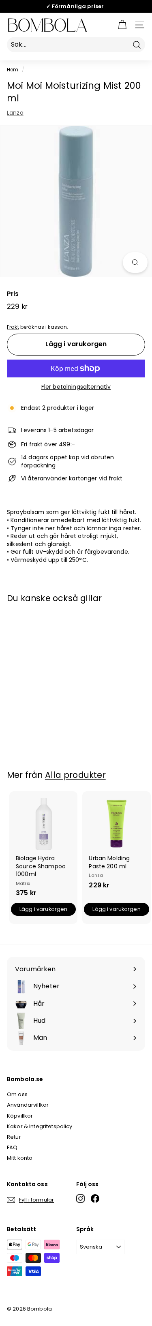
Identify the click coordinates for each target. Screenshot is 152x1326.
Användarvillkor (28, 1105)
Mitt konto (19, 1158)
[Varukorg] (122, 25)
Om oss (17, 1094)
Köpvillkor (20, 1116)
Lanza (15, 113)
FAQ (12, 1147)
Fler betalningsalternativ (76, 387)
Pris (13, 293)
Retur (14, 1137)
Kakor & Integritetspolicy (40, 1126)
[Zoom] (135, 262)
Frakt (13, 327)
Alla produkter (75, 775)
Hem (12, 69)
